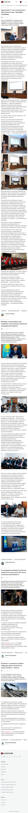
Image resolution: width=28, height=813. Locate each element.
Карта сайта (4, 799)
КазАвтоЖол (4, 739)
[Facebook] (9, 17)
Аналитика (3, 769)
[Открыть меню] (26, 2)
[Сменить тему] (21, 2)
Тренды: (3, 5)
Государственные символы (7, 787)
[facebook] (9, 756)
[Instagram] (2, 17)
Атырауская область (6, 559)
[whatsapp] (4, 17)
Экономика (3, 771)
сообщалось (7, 643)
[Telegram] (7, 17)
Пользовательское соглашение (8, 782)
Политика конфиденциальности (8, 784)
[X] (12, 17)
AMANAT (3, 310)
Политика (3, 766)
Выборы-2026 (9, 5)
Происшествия (4, 764)
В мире (2, 774)
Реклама (3, 804)
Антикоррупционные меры (7, 789)
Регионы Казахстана (13, 310)
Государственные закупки (7, 792)
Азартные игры (19, 652)
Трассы (25, 739)
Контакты (3, 802)
